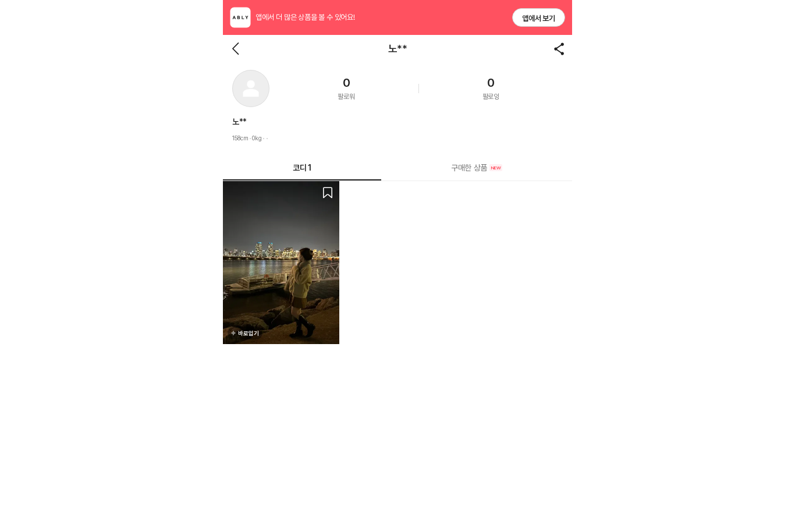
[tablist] (397, 168)
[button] (250, 88)
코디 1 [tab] (302, 167)
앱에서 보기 (538, 18)
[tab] (476, 167)
